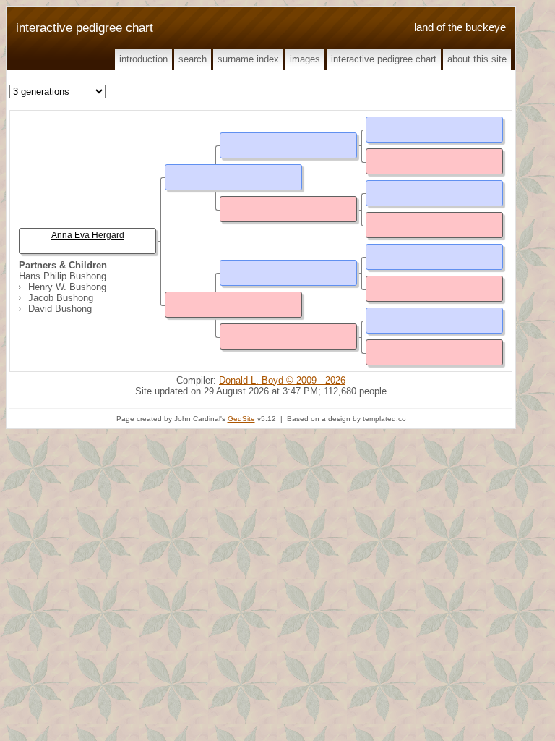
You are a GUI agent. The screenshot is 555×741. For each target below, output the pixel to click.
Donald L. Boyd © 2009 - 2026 (282, 380)
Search (192, 59)
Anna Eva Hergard (87, 235)
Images (305, 59)
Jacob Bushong (60, 297)
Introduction (143, 59)
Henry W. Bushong (67, 286)
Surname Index (248, 59)
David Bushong (60, 308)
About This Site (477, 59)
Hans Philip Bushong (62, 276)
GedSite (241, 419)
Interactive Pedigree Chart (383, 59)
